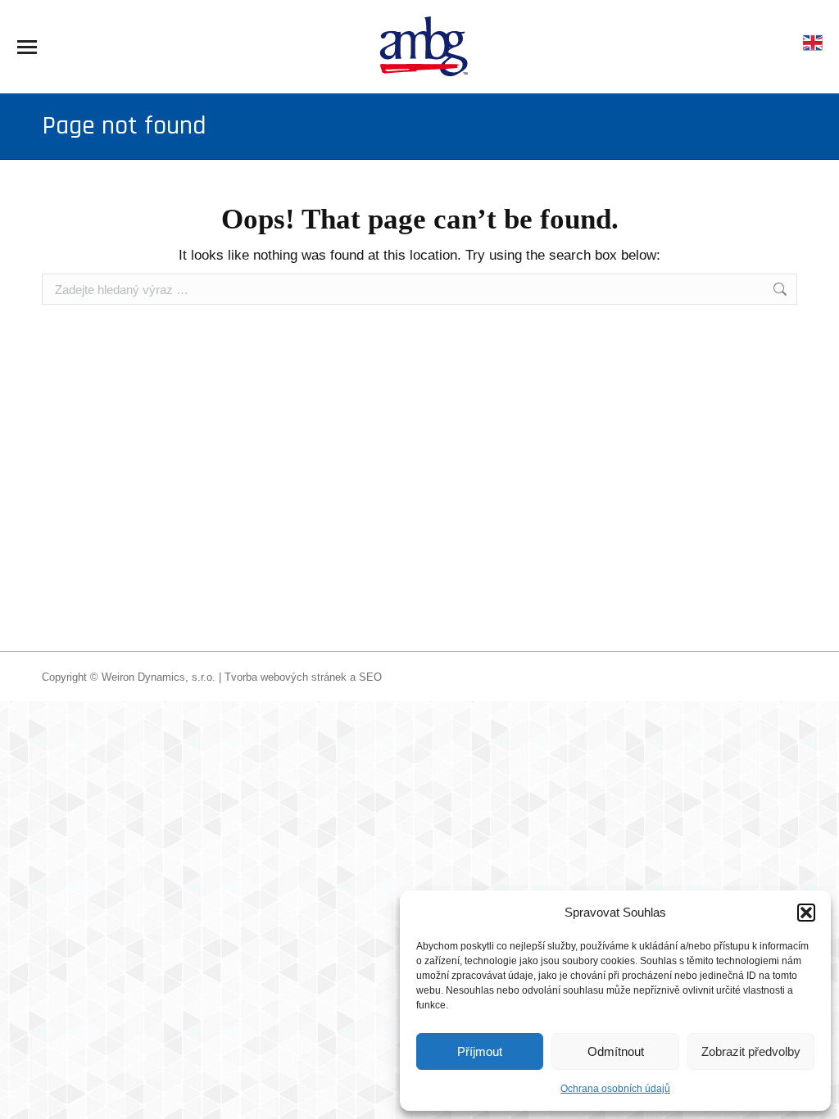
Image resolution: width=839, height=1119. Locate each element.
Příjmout (479, 1051)
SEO (370, 677)
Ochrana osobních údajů (615, 1088)
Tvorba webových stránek (285, 677)
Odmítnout (615, 1051)
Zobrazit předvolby (750, 1051)
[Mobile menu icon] (27, 47)
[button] (806, 912)
